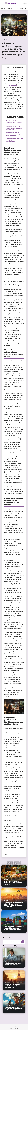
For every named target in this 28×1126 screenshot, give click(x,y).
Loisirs (6, 879)
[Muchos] (10, 3)
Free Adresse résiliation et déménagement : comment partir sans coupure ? (13, 963)
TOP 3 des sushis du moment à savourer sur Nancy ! (13, 882)
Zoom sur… (14, 863)
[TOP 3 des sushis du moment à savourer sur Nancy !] (14, 876)
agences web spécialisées (10, 86)
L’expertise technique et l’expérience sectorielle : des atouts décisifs (14, 128)
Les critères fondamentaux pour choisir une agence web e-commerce (14, 122)
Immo (8, 959)
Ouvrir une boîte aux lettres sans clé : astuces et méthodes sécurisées (13, 1008)
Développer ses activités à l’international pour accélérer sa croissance (14, 928)
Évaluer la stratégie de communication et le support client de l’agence (14, 134)
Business (6, 39)
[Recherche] (21, 3)
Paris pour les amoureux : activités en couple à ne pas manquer (13, 986)
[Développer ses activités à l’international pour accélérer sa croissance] (14, 921)
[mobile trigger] (2, 3)
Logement (9, 1005)
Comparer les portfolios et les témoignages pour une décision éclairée (14, 140)
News (6, 924)
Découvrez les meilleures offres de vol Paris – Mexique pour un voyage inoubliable (13, 905)
